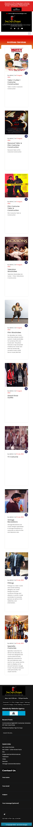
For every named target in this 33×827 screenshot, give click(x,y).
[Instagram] (18, 28)
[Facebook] (11, 28)
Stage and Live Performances (11, 754)
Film (3, 752)
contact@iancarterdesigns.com (17, 13)
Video (4, 759)
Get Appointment (16, 9)
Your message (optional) (10, 803)
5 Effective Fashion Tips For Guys (12, 728)
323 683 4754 (6, 819)
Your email (5, 786)
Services (5, 761)
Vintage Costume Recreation (11, 764)
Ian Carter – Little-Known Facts (12, 749)
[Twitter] (15, 28)
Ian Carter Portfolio (8, 747)
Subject (4, 794)
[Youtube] (22, 28)
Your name (5, 777)
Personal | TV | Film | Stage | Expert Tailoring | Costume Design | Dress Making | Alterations (16, 25)
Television (5, 757)
